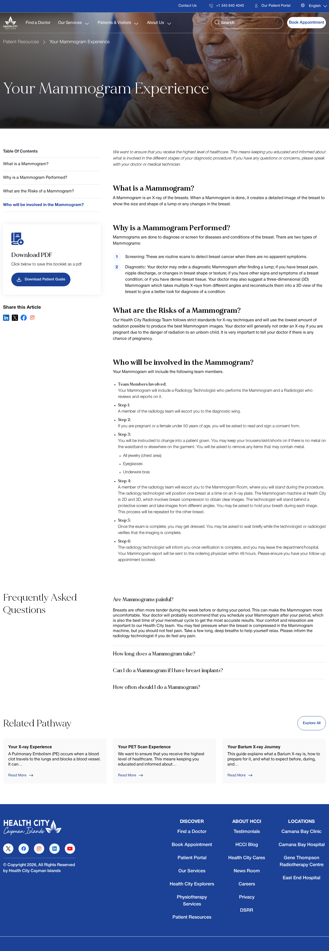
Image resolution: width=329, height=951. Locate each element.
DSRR (246, 910)
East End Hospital (301, 878)
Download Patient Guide (45, 279)
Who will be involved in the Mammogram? (43, 205)
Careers (247, 884)
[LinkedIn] (6, 318)
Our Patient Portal (275, 5)
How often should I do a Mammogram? (156, 687)
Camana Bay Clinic (301, 832)
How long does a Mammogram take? (154, 654)
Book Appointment (306, 22)
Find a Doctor (38, 23)
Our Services (70, 23)
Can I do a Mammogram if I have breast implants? (168, 670)
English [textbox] (315, 6)
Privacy (246, 897)
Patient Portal (192, 858)
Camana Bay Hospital (302, 845)
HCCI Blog (246, 845)
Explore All (312, 723)
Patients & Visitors (115, 23)
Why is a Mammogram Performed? (35, 178)
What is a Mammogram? (26, 164)
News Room (247, 871)
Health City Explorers (192, 884)
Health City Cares (246, 858)
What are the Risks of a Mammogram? (38, 191)
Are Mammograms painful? (143, 599)
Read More (17, 775)
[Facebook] (24, 318)
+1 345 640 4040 (229, 5)
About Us (156, 23)
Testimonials (247, 832)
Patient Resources (21, 42)
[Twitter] (15, 318)
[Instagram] (32, 318)
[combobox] (316, 6)
